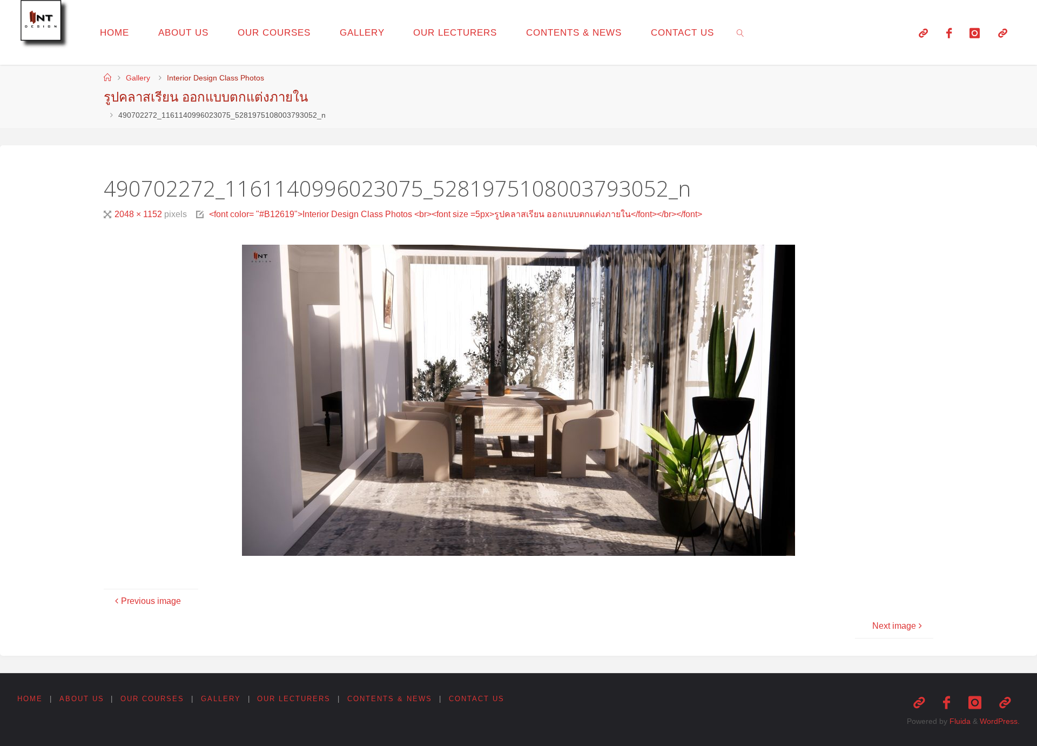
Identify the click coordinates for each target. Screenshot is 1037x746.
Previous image (151, 601)
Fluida (959, 721)
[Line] (923, 33)
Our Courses (152, 699)
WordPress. (1000, 721)
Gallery (138, 77)
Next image (894, 625)
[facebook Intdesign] (949, 33)
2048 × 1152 (139, 214)
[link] (740, 32)
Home (30, 699)
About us (81, 699)
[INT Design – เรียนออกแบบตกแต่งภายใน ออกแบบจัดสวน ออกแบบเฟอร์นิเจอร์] (46, 26)
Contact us (476, 699)
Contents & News (389, 699)
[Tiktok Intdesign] (1002, 33)
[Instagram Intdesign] (974, 33)
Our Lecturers (294, 699)
